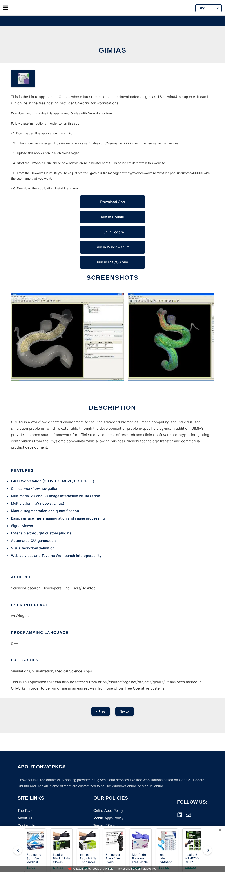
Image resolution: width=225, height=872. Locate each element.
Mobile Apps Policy (108, 818)
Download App (112, 202)
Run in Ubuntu (112, 217)
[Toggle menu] (5, 7)
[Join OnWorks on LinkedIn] (179, 814)
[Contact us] (188, 814)
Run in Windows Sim (112, 247)
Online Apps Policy (108, 811)
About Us (25, 818)
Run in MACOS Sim (112, 262)
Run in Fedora (112, 232)
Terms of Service (106, 825)
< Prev (100, 711)
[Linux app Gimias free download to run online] (23, 78)
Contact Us (26, 825)
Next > (124, 711)
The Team (25, 811)
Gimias (112, 50)
